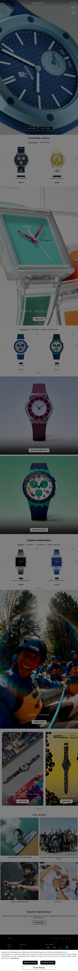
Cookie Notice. (14, 958)
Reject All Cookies (30, 962)
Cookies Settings (39, 967)
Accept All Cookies (47, 962)
